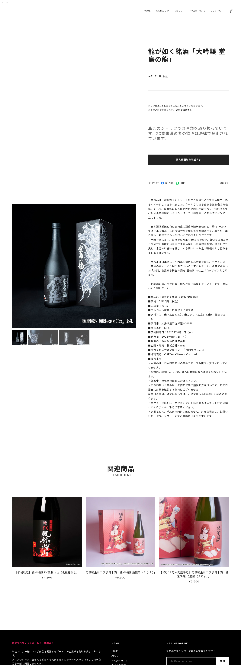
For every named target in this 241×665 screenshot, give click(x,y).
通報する (224, 183)
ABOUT (179, 10)
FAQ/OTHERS (197, 10)
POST (155, 183)
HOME (147, 10)
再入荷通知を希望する (188, 160)
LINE (182, 183)
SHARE (169, 183)
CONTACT (217, 10)
